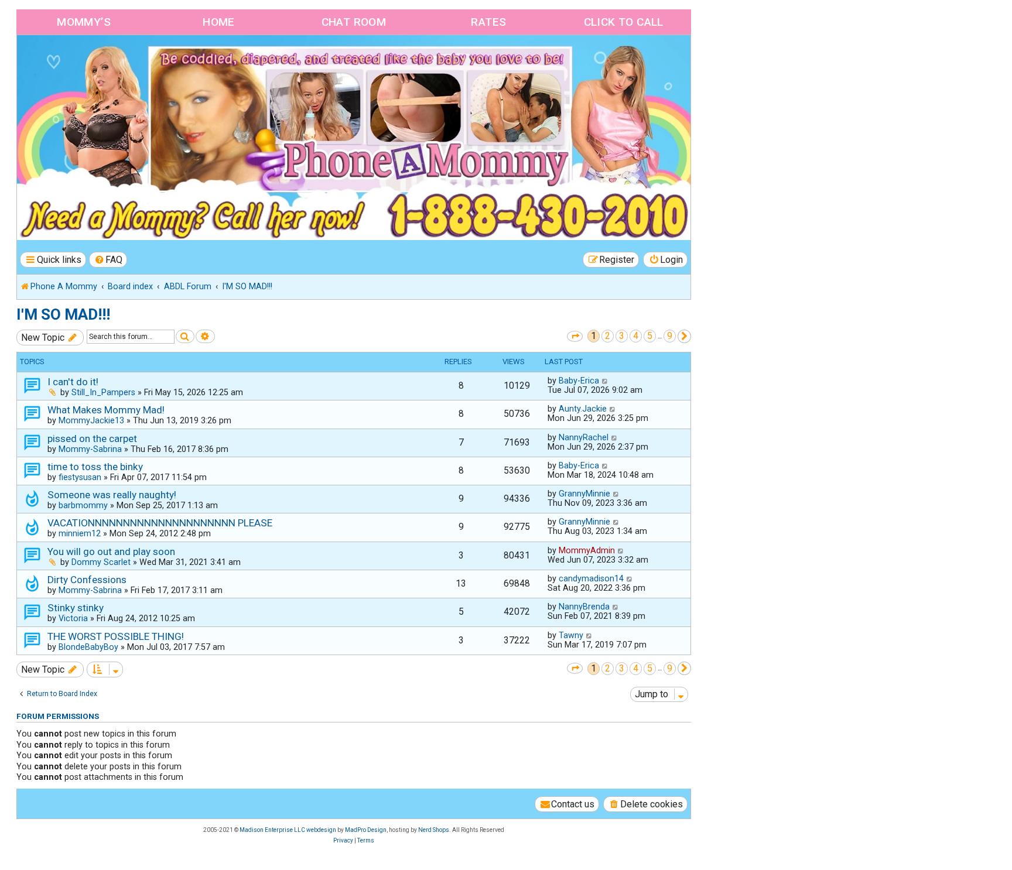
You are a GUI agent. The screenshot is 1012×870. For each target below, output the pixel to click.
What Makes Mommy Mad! (106, 410)
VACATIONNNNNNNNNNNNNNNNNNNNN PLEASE (159, 523)
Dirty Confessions (86, 579)
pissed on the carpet (92, 438)
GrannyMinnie (584, 493)
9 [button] (669, 335)
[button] (575, 336)
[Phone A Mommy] (84, 60)
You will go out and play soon (111, 551)
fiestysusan (80, 477)
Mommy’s (84, 22)
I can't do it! (72, 382)
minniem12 (80, 533)
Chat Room (354, 22)
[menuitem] (108, 260)
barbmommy (83, 505)
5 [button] (649, 335)
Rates (488, 22)
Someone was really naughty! (111, 495)
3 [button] (621, 335)
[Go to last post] (605, 380)
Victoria (73, 618)
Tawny (571, 635)
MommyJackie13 (91, 420)
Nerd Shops (433, 830)
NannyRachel (583, 437)
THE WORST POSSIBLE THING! (115, 636)
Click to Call (624, 22)
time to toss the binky (95, 466)
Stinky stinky (75, 608)
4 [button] (635, 335)
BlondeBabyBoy (88, 647)
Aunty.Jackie (583, 408)
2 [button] (607, 335)
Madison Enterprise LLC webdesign (288, 830)
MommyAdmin (587, 550)
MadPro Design (366, 830)
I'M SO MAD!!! (63, 314)
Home (219, 22)
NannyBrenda (584, 606)
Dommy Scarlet (101, 562)
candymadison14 (591, 578)
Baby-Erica (579, 380)
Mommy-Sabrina (90, 449)
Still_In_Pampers (103, 392)
